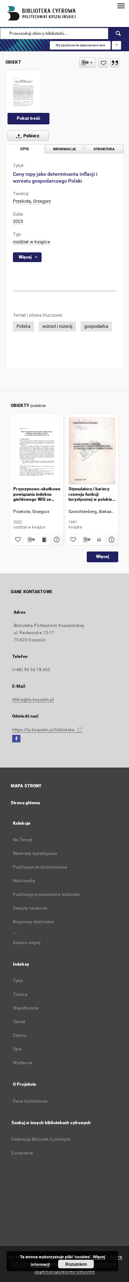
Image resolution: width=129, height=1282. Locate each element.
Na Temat (22, 839)
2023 (18, 221)
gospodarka (96, 326)
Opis (17, 1049)
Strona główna (25, 802)
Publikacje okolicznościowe (40, 867)
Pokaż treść (28, 118)
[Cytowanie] (114, 63)
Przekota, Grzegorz (32, 201)
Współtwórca (26, 1008)
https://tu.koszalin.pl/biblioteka (44, 729)
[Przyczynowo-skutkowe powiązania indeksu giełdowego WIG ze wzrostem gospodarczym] (37, 450)
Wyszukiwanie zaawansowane (80, 45)
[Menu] (120, 6)
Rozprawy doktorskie (33, 921)
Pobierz (30, 135)
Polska (23, 326)
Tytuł (18, 980)
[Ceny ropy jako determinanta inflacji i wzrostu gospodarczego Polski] (23, 91)
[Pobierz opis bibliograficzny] (30, 539)
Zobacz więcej (27, 942)
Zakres (19, 1035)
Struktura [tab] (104, 149)
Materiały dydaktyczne (35, 853)
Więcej (102, 556)
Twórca (20, 994)
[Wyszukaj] (118, 33)
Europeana (22, 1152)
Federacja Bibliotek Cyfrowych (41, 1139)
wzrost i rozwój (57, 326)
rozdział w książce (31, 241)
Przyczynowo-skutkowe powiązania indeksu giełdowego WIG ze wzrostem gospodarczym (37, 494)
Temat (19, 1021)
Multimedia (24, 880)
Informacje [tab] (64, 149)
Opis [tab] (24, 149)
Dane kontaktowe (30, 1101)
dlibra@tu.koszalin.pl (33, 699)
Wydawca (22, 1062)
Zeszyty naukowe (30, 908)
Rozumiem (76, 1264)
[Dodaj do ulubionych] (103, 63)
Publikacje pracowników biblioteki (46, 894)
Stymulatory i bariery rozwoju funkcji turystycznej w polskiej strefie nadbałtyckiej (90, 494)
